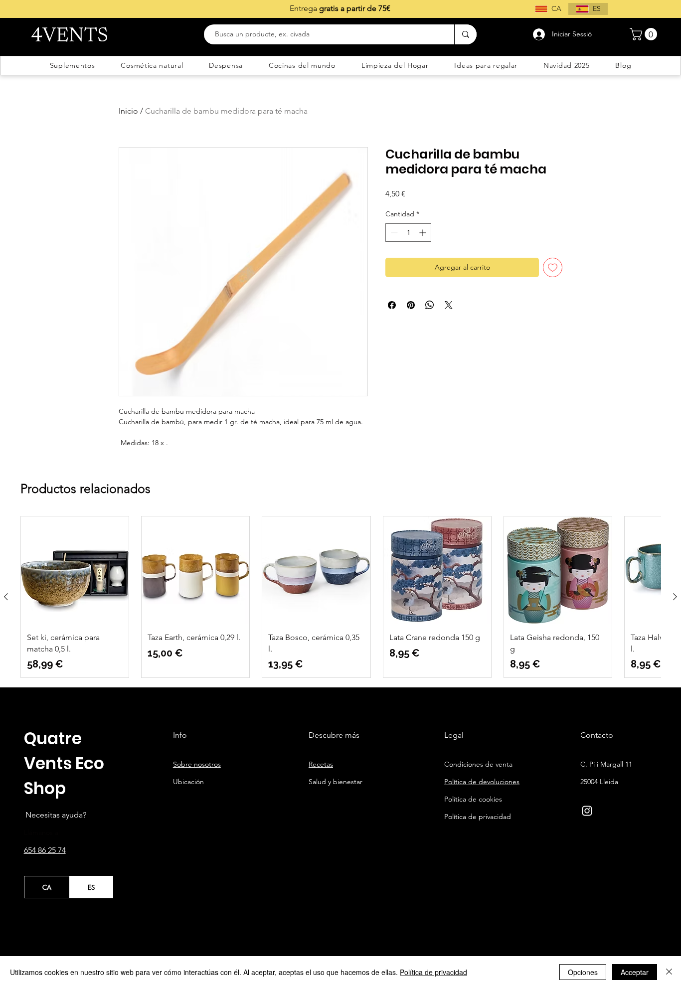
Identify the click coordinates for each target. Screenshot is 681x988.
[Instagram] (587, 811)
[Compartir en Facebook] (392, 305)
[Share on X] (449, 305)
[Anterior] (6, 597)
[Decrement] (393, 232)
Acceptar (635, 972)
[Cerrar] (669, 972)
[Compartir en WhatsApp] (430, 305)
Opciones (583, 972)
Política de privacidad (433, 972)
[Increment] (423, 232)
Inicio (128, 111)
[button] (645, 34)
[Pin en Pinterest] (411, 305)
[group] (340, 596)
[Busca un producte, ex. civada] (465, 34)
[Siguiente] (675, 597)
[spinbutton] (408, 232)
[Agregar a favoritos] (552, 267)
